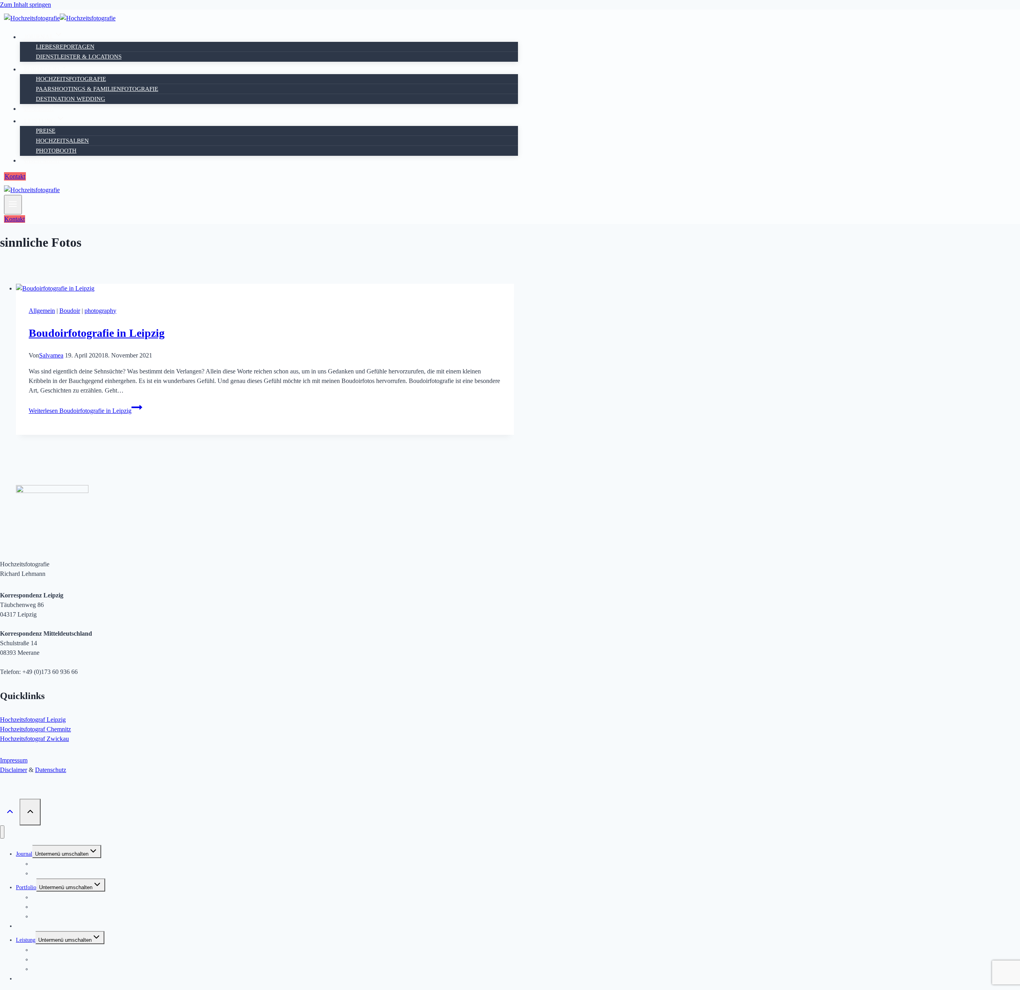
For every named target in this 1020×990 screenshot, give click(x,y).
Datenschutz (50, 769)
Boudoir (39, 108)
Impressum (13, 760)
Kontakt (15, 176)
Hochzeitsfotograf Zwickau (34, 738)
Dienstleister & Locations (79, 56)
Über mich (42, 160)
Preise (45, 131)
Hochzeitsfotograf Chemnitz (35, 729)
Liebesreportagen (65, 46)
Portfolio (26, 887)
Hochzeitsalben (62, 141)
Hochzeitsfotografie (71, 79)
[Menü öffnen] (13, 204)
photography (100, 310)
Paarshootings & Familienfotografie (97, 89)
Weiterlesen (80, 410)
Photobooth (56, 150)
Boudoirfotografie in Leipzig (97, 333)
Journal (24, 854)
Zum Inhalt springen (25, 4)
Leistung (25, 940)
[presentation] (265, 288)
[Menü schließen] (2, 832)
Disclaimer (13, 769)
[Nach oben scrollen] (10, 812)
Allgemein (42, 310)
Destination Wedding (70, 99)
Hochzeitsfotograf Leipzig (33, 719)
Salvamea (51, 355)
